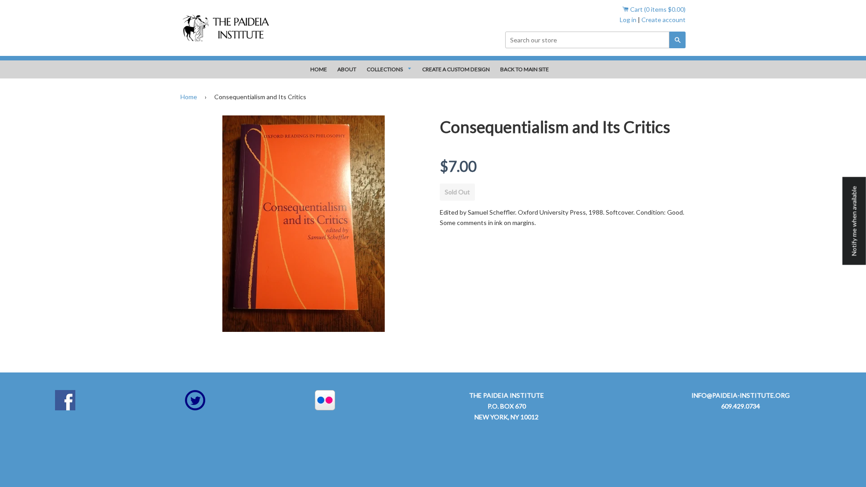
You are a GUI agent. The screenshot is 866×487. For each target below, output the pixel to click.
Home (188, 97)
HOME (318, 69)
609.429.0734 (740, 406)
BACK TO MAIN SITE (524, 69)
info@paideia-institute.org (740, 395)
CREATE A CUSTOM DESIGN (456, 69)
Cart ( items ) (657, 9)
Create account (663, 19)
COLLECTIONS (385, 69)
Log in (628, 19)
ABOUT (346, 69)
